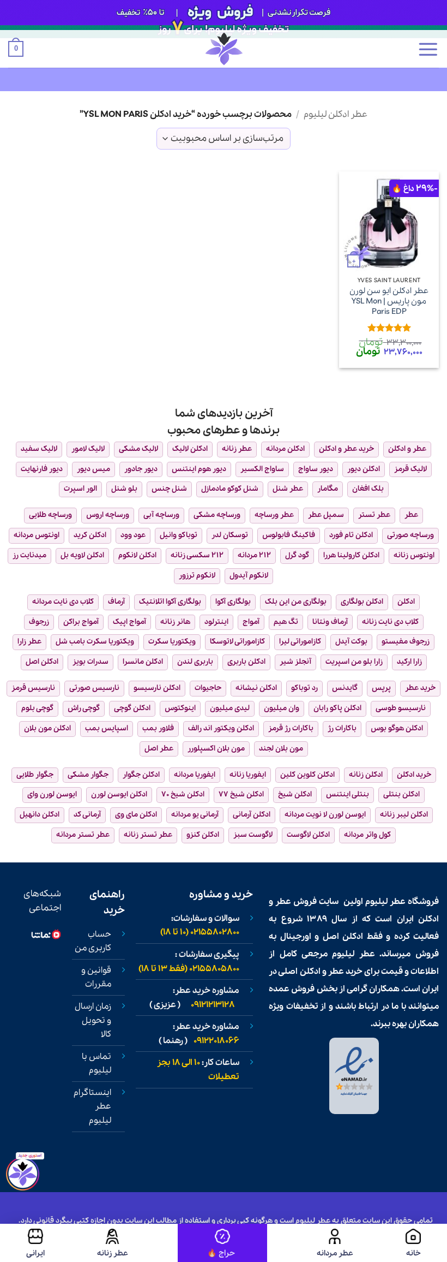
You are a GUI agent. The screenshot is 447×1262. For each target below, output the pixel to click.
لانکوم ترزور (197, 575)
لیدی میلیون (230, 708)
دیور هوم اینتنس (199, 469)
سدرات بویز (90, 662)
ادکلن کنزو (202, 835)
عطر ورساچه (274, 515)
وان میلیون (281, 708)
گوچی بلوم (37, 708)
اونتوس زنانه (414, 555)
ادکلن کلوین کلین (307, 775)
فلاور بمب (158, 728)
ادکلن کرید (90, 535)
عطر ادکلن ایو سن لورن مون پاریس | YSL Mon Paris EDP (388, 301)
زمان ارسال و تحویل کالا (93, 1020)
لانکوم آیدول (248, 575)
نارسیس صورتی (94, 688)
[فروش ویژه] (222, 1243)
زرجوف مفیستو (406, 641)
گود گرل (297, 555)
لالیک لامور (88, 449)
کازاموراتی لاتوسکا (237, 641)
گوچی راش (84, 708)
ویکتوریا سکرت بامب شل (95, 641)
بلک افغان (368, 489)
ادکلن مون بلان (47, 728)
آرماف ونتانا (330, 622)
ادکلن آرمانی (251, 814)
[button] (428, 49)
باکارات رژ (342, 728)
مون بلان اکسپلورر (216, 748)
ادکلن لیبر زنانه (404, 814)
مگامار (327, 489)
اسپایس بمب (106, 728)
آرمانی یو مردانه (195, 814)
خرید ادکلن (414, 775)
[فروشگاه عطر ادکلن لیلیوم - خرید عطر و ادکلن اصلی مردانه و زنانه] (223, 49)
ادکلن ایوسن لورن (119, 794)
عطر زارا (29, 641)
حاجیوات (208, 688)
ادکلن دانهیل (39, 814)
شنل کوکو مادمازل (229, 489)
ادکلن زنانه (366, 775)
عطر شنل (288, 489)
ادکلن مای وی (136, 814)
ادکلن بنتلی (401, 794)
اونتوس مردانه (36, 535)
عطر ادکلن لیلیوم (335, 114)
